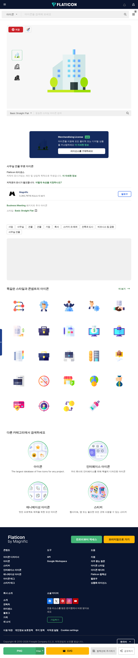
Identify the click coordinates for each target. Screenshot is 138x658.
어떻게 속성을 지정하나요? (49, 182)
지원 (93, 557)
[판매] (94, 356)
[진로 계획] (69, 356)
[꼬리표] (94, 406)
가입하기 (54, 619)
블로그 (6, 612)
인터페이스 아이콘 (12, 569)
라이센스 (7, 608)
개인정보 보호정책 (24, 630)
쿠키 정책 (40, 630)
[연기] (44, 381)
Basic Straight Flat (24, 210)
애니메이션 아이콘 (12, 574)
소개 (5, 600)
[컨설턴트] (69, 306)
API (49, 557)
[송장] (19, 331)
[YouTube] (75, 601)
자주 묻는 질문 (98, 561)
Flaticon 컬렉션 (98, 574)
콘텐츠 (6, 550)
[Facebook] (50, 601)
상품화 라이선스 (99, 582)
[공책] (19, 356)
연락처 (6, 604)
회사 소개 (8, 593)
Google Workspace (57, 561)
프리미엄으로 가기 (119, 539)
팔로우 (94, 578)
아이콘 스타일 (98, 565)
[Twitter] (56, 601)
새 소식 (6, 621)
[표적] (44, 406)
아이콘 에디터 (98, 569)
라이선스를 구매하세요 (82, 151)
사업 (11, 226)
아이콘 (6, 561)
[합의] (119, 306)
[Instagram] (69, 601)
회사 (57, 226)
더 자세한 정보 (82, 144)
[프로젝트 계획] (69, 331)
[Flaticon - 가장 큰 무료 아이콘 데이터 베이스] (64, 4)
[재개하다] (19, 381)
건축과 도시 (87, 226)
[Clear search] (118, 14)
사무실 (20, 226)
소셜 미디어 (53, 593)
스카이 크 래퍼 (70, 226)
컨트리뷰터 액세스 (86, 539)
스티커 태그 (9, 582)
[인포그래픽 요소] (19, 306)
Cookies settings (69, 630)
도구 (49, 550)
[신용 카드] (19, 406)
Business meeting (16, 205)
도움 (93, 550)
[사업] (44, 331)
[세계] (94, 381)
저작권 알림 (52, 630)
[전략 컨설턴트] (44, 306)
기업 (48, 226)
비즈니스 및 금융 (106, 226)
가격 (5, 617)
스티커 (6, 565)
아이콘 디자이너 (11, 557)
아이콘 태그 (9, 578)
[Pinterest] (63, 601)
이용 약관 (8, 630)
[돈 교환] (69, 406)
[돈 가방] (119, 381)
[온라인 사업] (94, 331)
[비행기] (119, 356)
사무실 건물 (14, 232)
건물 (30, 226)
